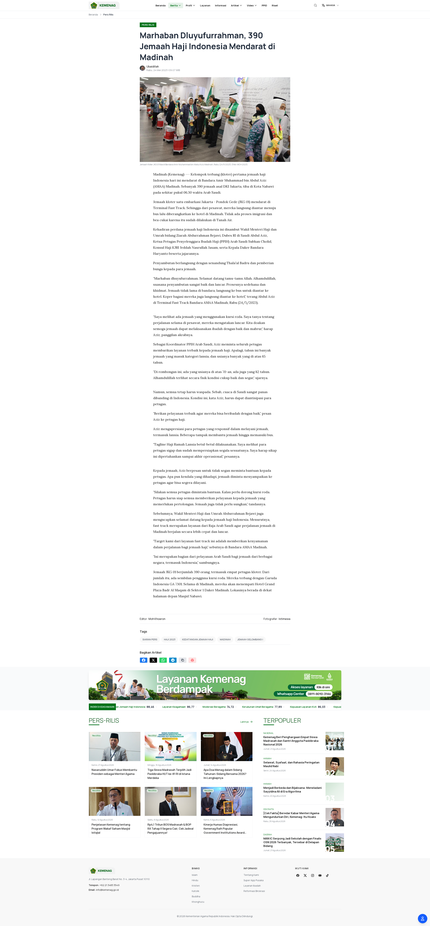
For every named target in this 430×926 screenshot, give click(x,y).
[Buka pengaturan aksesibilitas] (422, 918)
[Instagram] (312, 875)
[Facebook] (297, 875)
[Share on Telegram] (173, 660)
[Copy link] (182, 660)
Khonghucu (198, 901)
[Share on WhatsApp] (163, 660)
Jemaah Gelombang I (250, 639)
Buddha (196, 896)
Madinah (225, 639)
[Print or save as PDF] (192, 660)
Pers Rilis (148, 24)
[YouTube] (320, 875)
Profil (189, 5)
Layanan (205, 5)
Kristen (196, 885)
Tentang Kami (251, 874)
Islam (195, 874)
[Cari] (315, 5)
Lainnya (244, 721)
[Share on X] (153, 660)
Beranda (161, 5)
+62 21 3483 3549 (109, 885)
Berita (174, 5)
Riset (275, 5)
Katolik (195, 891)
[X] (305, 875)
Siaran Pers (149, 639)
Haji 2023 (169, 639)
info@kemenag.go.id (107, 889)
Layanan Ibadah (252, 885)
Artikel (235, 5)
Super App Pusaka (254, 880)
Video (250, 5)
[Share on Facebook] (143, 660)
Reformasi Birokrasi (254, 891)
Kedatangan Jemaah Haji (197, 639)
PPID (264, 5)
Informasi (220, 5)
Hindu (195, 880)
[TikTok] (327, 875)
